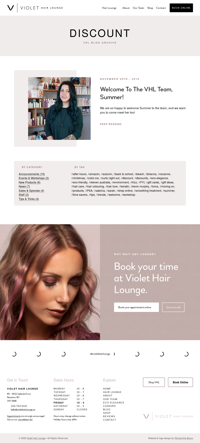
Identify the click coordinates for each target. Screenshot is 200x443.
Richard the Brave (184, 438)
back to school (123, 174)
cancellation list (25, 419)
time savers (79, 194)
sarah (110, 190)
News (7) (24, 186)
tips (92, 194)
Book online (134, 307)
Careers (110, 406)
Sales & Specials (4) (31, 190)
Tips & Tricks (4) (29, 199)
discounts (141, 178)
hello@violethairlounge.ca (23, 409)
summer (168, 190)
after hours (78, 174)
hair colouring (94, 186)
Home (107, 388)
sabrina (99, 190)
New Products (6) (29, 182)
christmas (78, 178)
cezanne (164, 174)
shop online (124, 190)
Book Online (181, 7)
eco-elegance (159, 178)
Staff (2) (24, 194)
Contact (161, 8)
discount (127, 178)
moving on (167, 186)
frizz (133, 182)
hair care (77, 186)
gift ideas (167, 182)
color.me (93, 178)
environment (120, 182)
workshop (128, 194)
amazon (94, 174)
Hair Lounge (109, 8)
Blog (107, 409)
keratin (124, 186)
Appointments (14, 416)
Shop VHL (154, 382)
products (77, 190)
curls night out (109, 178)
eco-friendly (79, 182)
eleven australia (99, 182)
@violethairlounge (100, 353)
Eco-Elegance (114, 402)
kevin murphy (140, 186)
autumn (106, 174)
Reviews (109, 416)
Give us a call (173, 307)
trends (101, 194)
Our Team (138, 8)
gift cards (152, 182)
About (126, 8)
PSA (88, 190)
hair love (111, 186)
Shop (150, 8)
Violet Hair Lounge (36, 438)
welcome (113, 194)
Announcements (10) (32, 174)
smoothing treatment (147, 190)
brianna (150, 174)
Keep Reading (111, 124)
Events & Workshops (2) (34, 178)
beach (139, 174)
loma (154, 186)
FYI (142, 182)
